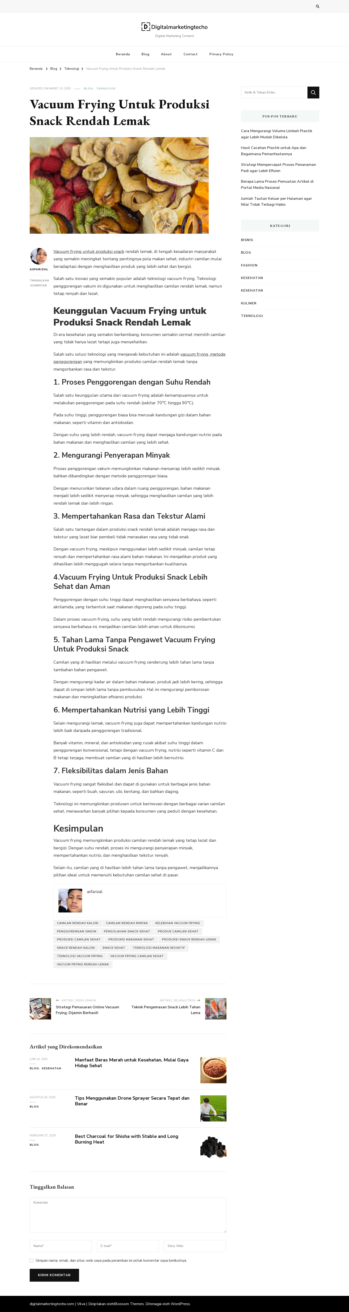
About (166, 54)
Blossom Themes (129, 1304)
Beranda (123, 54)
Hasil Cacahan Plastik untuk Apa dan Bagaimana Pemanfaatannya (273, 151)
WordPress (180, 1304)
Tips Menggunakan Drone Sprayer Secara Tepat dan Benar (132, 1101)
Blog (145, 54)
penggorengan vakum (76, 931)
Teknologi (105, 88)
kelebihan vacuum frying (178, 923)
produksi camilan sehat (79, 939)
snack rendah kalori (76, 948)
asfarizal (38, 269)
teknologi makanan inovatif (159, 948)
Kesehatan (51, 1068)
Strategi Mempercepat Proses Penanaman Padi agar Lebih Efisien (278, 167)
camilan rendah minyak (127, 923)
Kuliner (249, 303)
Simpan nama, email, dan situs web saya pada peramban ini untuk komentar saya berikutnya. (111, 1260)
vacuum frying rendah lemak (83, 964)
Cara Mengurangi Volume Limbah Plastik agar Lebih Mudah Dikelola (276, 134)
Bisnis (247, 240)
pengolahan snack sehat (127, 931)
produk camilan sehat (178, 931)
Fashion (249, 265)
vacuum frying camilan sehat (137, 956)
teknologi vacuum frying (80, 956)
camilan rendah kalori (78, 923)
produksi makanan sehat (131, 939)
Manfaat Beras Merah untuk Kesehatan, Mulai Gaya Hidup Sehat (132, 1063)
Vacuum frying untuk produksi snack (88, 251)
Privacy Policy (221, 54)
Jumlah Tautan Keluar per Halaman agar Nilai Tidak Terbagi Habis (276, 201)
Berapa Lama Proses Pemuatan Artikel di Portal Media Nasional (277, 184)
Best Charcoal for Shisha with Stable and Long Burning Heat (126, 1139)
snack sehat (114, 948)
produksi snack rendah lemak (189, 939)
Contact (191, 54)
